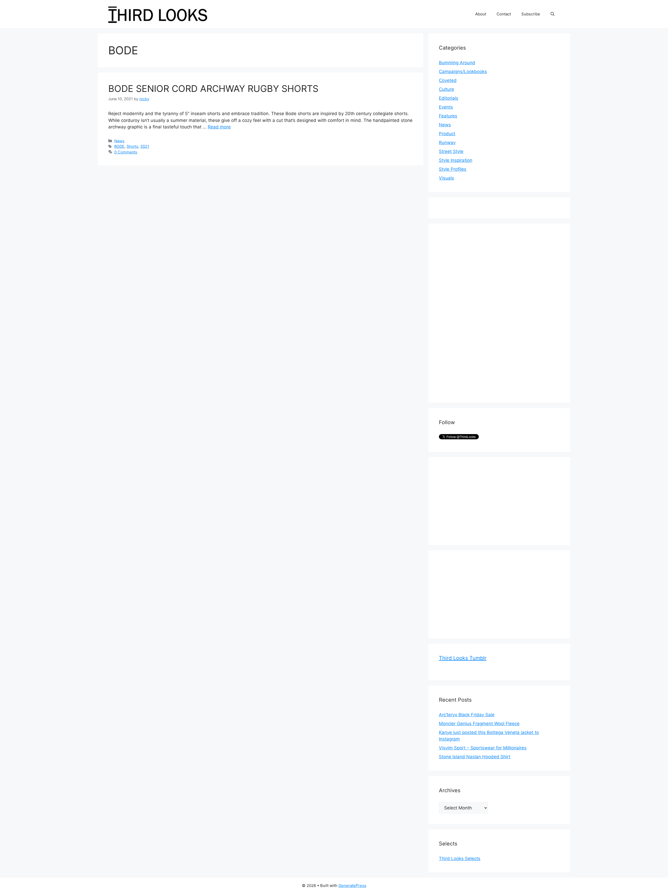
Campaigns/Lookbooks (463, 71)
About (480, 13)
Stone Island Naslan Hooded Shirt (474, 756)
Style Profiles (452, 169)
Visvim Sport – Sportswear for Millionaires (483, 747)
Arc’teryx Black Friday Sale (466, 714)
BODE (119, 146)
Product (447, 133)
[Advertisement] (478, 312)
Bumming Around (457, 62)
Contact (504, 13)
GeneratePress (352, 885)
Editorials (448, 98)
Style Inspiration (455, 160)
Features (448, 116)
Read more (219, 126)
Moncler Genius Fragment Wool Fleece (479, 723)
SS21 (144, 146)
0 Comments (125, 152)
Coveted (448, 80)
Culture (446, 89)
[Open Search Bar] (552, 14)
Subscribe (530, 13)
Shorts (132, 146)
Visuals (446, 178)
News (119, 141)
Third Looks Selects (459, 858)
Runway (447, 142)
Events (446, 107)
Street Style (451, 151)
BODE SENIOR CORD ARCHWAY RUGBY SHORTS (213, 88)
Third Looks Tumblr (462, 658)
